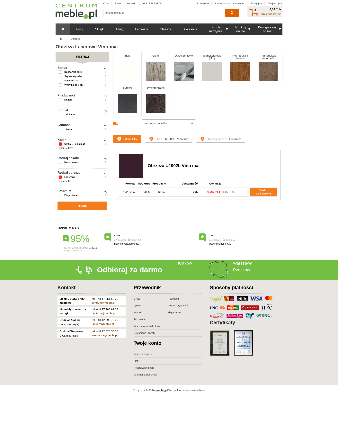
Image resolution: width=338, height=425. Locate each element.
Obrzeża (166, 29)
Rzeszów (241, 269)
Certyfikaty (222, 322)
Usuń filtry (131, 138)
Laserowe (69, 177)
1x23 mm (69, 114)
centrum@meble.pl (103, 302)
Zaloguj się (256, 3)
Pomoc (118, 3)
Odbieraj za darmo (129, 270)
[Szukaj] (232, 13)
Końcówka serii (73, 72)
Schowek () (202, 3)
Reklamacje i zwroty (144, 333)
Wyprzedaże (71, 80)
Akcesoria (190, 29)
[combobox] (169, 123)
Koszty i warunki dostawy (147, 326)
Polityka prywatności (179, 305)
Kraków (185, 263)
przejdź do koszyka (271, 14)
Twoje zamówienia (143, 354)
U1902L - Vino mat (74, 144)
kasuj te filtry (66, 148)
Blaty (119, 29)
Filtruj (82, 206)
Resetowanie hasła (144, 367)
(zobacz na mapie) (69, 324)
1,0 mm (68, 129)
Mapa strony (174, 312)
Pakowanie (140, 319)
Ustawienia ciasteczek (145, 374)
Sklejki (99, 29)
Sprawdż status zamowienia (229, 3)
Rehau (68, 99)
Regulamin (174, 298)
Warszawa (242, 263)
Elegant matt (71, 195)
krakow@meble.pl (103, 323)
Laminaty (141, 29)
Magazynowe (71, 162)
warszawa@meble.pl (104, 335)
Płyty (79, 29)
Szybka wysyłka (73, 76)
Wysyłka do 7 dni (73, 85)
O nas (106, 3)
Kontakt (131, 3)
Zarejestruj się (274, 3)
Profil (136, 361)
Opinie (137, 305)
